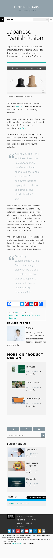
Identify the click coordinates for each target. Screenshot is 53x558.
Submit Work (33, 520)
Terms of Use (22, 526)
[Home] (26, 7)
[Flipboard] (36, 304)
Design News (36, 315)
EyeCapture (31, 449)
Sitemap (29, 523)
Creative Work (25, 315)
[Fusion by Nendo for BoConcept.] (26, 93)
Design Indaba (16, 543)
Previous (13, 84)
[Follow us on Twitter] (13, 429)
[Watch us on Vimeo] (30, 531)
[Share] (41, 304)
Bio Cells (30, 366)
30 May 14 (17, 313)
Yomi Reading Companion (32, 464)
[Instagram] (22, 531)
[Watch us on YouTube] (26, 531)
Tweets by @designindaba (18, 503)
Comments (12, 318)
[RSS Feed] (39, 531)
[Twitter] (22, 304)
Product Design (14, 315)
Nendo (29, 327)
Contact (29, 517)
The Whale (31, 478)
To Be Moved (33, 382)
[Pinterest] (27, 304)
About (20, 517)
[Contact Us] (43, 531)
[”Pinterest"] (39, 429)
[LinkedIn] (31, 304)
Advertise (21, 520)
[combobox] (40, 19)
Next (40, 84)
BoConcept (24, 128)
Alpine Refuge (33, 398)
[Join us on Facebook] (26, 429)
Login (19, 523)
